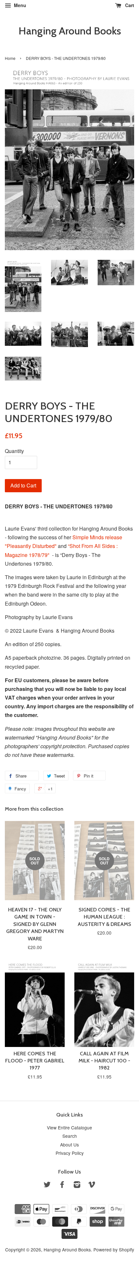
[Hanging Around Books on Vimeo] (91, 1185)
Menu (19, 5)
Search (69, 1136)
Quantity (14, 451)
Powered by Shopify (113, 1249)
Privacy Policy (70, 1153)
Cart (129, 5)
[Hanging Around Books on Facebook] (62, 1185)
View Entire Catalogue (69, 1127)
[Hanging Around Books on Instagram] (76, 1185)
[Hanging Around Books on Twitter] (47, 1185)
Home (10, 58)
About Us (69, 1144)
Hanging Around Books (69, 31)
